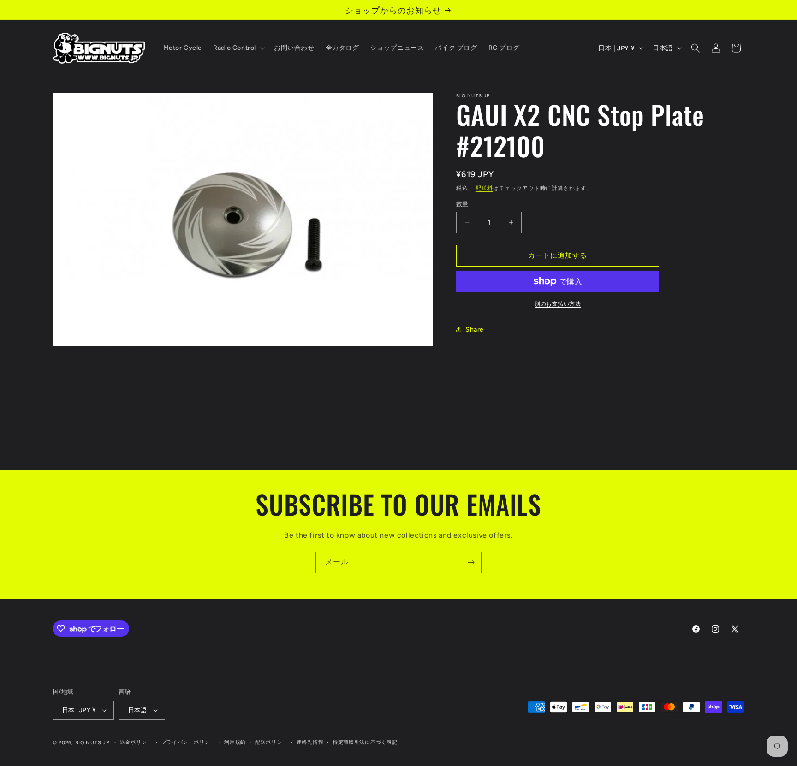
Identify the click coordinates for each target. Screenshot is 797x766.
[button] (238, 48)
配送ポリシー (271, 742)
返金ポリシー (136, 742)
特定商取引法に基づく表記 (365, 742)
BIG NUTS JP (92, 743)
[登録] (471, 562)
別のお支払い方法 (558, 303)
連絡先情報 (310, 742)
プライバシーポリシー (188, 742)
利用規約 (235, 742)
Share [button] (474, 329)
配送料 (484, 188)
